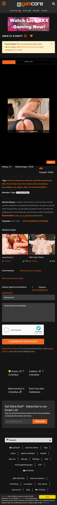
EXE (3, 184)
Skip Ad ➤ (51, 162)
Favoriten (36, 11)
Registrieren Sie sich (11, 348)
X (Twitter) (41, 490)
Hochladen (29, 471)
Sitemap (24, 459)
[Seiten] (4, 3)
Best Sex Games (31, 448)
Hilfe (46, 459)
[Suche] (53, 3)
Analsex (10, 180)
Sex (14, 187)
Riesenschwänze (40, 184)
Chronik (44, 11)
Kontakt (43, 453)
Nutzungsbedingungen (24, 465)
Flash (8, 184)
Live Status (28, 484)
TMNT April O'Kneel (36, 257)
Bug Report (15, 448)
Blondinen (19, 180)
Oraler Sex (16, 184)
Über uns (12, 459)
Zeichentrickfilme (39, 187)
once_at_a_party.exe (24, 216)
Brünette (37, 180)
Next (51, 244)
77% (26, 261)
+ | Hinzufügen (22, 193)
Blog (28, 490)
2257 (40, 465)
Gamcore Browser (29, 47)
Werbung (35, 459)
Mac (21, 50)
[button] (28, 440)
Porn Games (27, 184)
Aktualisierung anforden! (35, 221)
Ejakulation (47, 180)
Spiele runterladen (28, 453)
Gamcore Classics (37, 478)
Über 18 (27, 187)
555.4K (34, 261)
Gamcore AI (16, 490)
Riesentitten (7, 187)
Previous (5, 244)
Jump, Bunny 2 (7, 257)
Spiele (20, 187)
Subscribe (40, 421)
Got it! (47, 497)
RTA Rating (14, 484)
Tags (45, 448)
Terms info (46, 503)
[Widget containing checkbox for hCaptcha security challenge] (23, 330)
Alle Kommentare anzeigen (30, 271)
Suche (13, 453)
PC (15, 50)
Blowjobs (29, 180)
